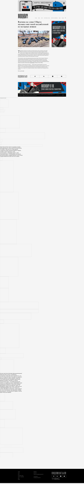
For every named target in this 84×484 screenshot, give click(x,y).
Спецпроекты (36, 476)
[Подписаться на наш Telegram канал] (34, 76)
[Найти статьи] (65, 18)
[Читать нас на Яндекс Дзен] (52, 76)
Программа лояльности (37, 477)
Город (19, 29)
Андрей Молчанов (23, 29)
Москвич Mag (56, 478)
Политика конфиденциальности (38, 474)
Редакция (35, 471)
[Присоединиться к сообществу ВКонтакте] (43, 76)
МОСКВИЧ (23, 16)
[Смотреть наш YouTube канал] (61, 76)
